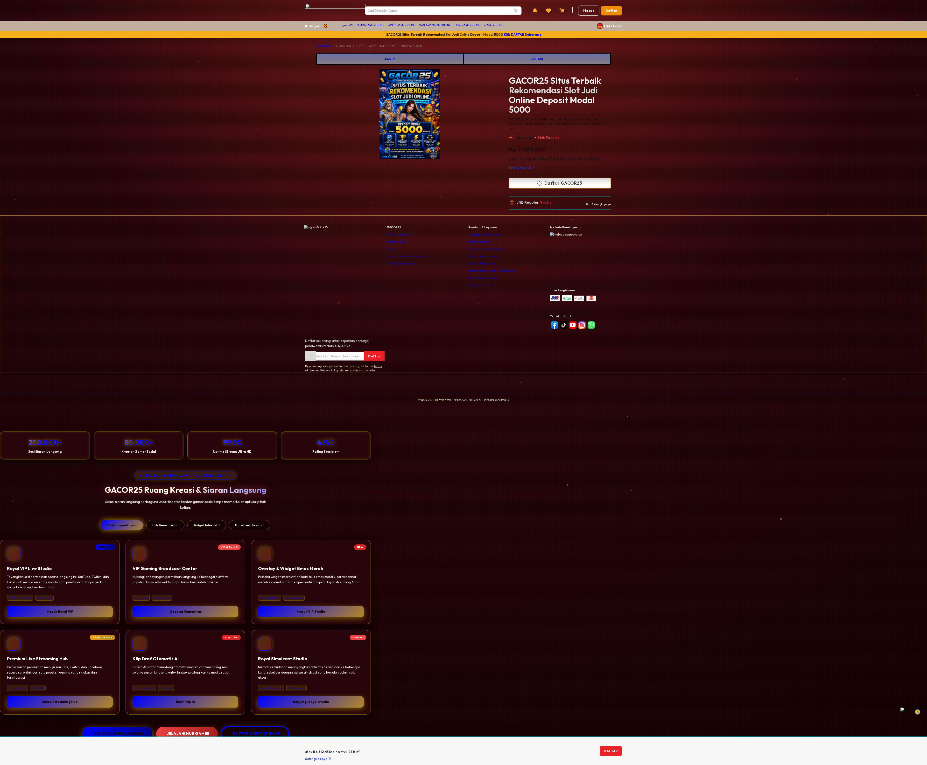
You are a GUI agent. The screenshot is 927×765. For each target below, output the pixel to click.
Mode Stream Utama (122, 525)
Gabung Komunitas (185, 611)
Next (458, 114)
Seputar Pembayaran (482, 256)
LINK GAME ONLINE (467, 25)
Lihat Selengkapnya (597, 204)
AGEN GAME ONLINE (401, 25)
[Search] (516, 10)
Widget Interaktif (206, 525)
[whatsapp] (591, 325)
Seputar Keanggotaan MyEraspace (491, 270)
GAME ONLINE (493, 25)
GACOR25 (323, 46)
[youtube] (572, 325)
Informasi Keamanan (401, 263)
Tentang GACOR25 (399, 234)
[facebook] (554, 325)
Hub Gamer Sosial (165, 525)
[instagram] (582, 325)
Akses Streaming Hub (60, 702)
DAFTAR (537, 59)
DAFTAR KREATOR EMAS (256, 733)
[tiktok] (563, 325)
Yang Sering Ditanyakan (484, 234)
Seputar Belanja (479, 241)
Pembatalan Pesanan (482, 278)
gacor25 (347, 25)
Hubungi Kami (396, 241)
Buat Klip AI (185, 702)
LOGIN (390, 59)
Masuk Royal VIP (60, 611)
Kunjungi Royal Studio (311, 702)
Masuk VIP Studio (311, 611)
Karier (391, 249)
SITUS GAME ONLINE (370, 25)
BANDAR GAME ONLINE (435, 25)
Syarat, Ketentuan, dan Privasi (407, 256)
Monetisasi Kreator (249, 525)
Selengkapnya (520, 167)
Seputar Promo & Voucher (485, 249)
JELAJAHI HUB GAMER (188, 733)
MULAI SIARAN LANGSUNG (118, 733)
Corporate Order (479, 285)
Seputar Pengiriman (481, 263)
